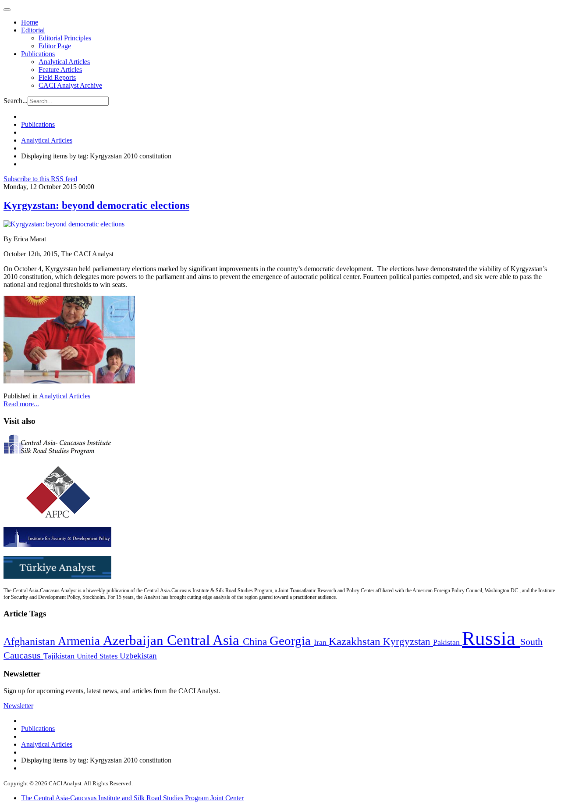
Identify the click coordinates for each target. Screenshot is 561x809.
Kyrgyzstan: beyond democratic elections (96, 205)
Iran (321, 642)
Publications (38, 53)
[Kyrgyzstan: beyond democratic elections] (64, 224)
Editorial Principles (65, 38)
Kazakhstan (356, 641)
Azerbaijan (135, 640)
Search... (16, 100)
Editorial (33, 30)
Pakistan (447, 642)
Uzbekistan (138, 655)
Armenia (80, 641)
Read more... (21, 404)
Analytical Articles (64, 61)
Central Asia (205, 640)
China (256, 641)
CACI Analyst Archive (70, 85)
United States (98, 656)
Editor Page (55, 46)
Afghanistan (31, 641)
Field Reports (57, 77)
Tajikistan (60, 655)
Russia (491, 638)
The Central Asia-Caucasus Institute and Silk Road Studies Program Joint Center (132, 798)
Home (29, 22)
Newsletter (18, 705)
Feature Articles (60, 69)
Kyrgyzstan (408, 641)
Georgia (292, 641)
